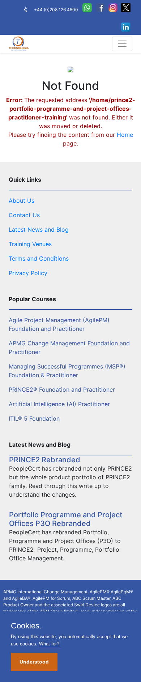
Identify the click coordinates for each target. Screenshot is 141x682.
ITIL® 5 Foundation (34, 418)
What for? (49, 644)
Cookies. (26, 626)
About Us (21, 200)
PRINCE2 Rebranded (44, 459)
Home (125, 134)
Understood (34, 662)
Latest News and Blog (39, 229)
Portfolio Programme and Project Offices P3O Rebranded (65, 519)
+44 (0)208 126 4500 (56, 9)
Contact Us (24, 215)
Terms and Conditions (39, 258)
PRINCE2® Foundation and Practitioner (62, 389)
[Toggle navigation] (122, 44)
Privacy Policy (28, 273)
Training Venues (30, 244)
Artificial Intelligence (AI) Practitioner (59, 404)
